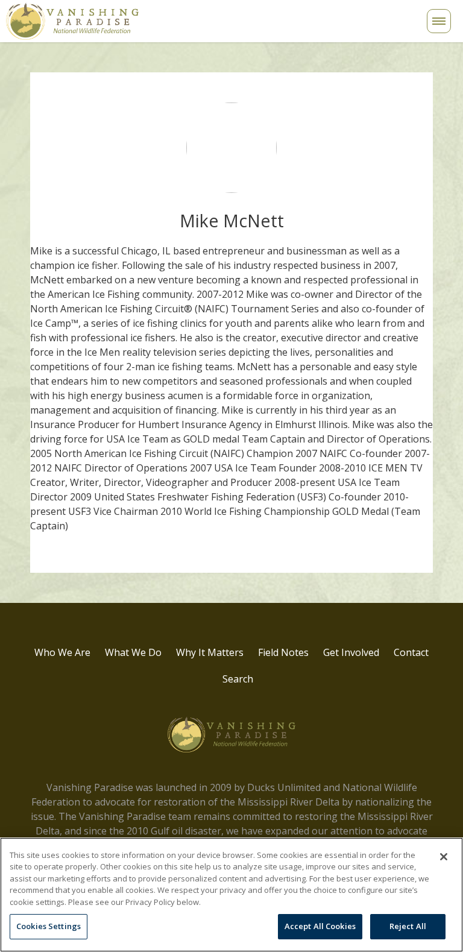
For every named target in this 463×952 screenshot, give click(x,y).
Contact (411, 652)
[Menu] (439, 21)
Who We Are (62, 652)
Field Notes (283, 652)
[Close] (443, 856)
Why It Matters (210, 652)
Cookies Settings (48, 926)
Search (232, 27)
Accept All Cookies (320, 926)
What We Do (133, 652)
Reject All (407, 926)
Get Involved (351, 652)
